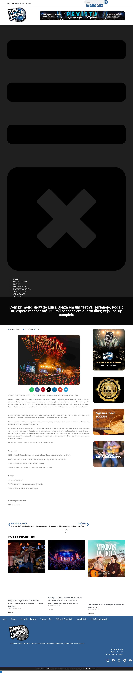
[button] (31, 389)
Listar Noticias (82, 619)
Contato (13, 619)
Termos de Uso (46, 619)
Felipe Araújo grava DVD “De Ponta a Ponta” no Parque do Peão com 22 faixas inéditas (25, 603)
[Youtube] (101, 5)
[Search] (106, 2)
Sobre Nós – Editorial (28, 619)
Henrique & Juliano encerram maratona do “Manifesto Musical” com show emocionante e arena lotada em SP (65, 600)
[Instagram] (87, 5)
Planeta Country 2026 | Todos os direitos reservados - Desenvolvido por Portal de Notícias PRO (66, 669)
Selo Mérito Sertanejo (99, 619)
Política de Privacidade (64, 619)
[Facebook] (91, 5)
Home (4, 619)
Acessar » (11, 612)
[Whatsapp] (94, 5)
